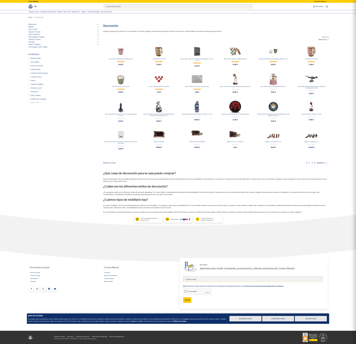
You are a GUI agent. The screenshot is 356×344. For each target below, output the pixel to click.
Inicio (30, 17)
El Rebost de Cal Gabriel (38, 99)
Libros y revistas (34, 34)
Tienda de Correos (33, 12)
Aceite (65, 12)
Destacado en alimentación (48, 12)
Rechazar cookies (245, 318)
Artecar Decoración (37, 66)
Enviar (187, 300)
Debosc (33, 80)
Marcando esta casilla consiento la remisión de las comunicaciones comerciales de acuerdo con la (234, 286)
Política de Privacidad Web (99, 336)
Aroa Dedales (35, 62)
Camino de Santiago (93, 12)
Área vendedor (108, 281)
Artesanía (31, 42)
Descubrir (107, 272)
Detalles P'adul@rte (37, 84)
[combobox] (178, 6)
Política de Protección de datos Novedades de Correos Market (264, 286)
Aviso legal (70, 336)
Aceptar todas (311, 318)
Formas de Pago (35, 275)
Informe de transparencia (116, 336)
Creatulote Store (36, 77)
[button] (98, 24)
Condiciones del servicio (82, 336)
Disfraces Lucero (36, 88)
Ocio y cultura (32, 29)
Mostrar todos (109, 162)
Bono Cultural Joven (106, 12)
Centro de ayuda (35, 272)
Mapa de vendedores (110, 275)
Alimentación (32, 24)
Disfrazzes (34, 92)
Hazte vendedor (109, 278)
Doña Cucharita (35, 95)
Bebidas (60, 12)
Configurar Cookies (278, 318)
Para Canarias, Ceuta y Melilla (37, 47)
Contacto (33, 281)
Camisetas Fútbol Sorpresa (39, 73)
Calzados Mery (35, 69)
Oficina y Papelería (34, 44)
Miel (69, 12)
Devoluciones (34, 278)
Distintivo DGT (76, 12)
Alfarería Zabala (36, 58)
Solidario (83, 12)
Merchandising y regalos (36, 37)
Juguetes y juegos (34, 32)
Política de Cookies (179, 321)
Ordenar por (325, 37)
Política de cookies (59, 336)
